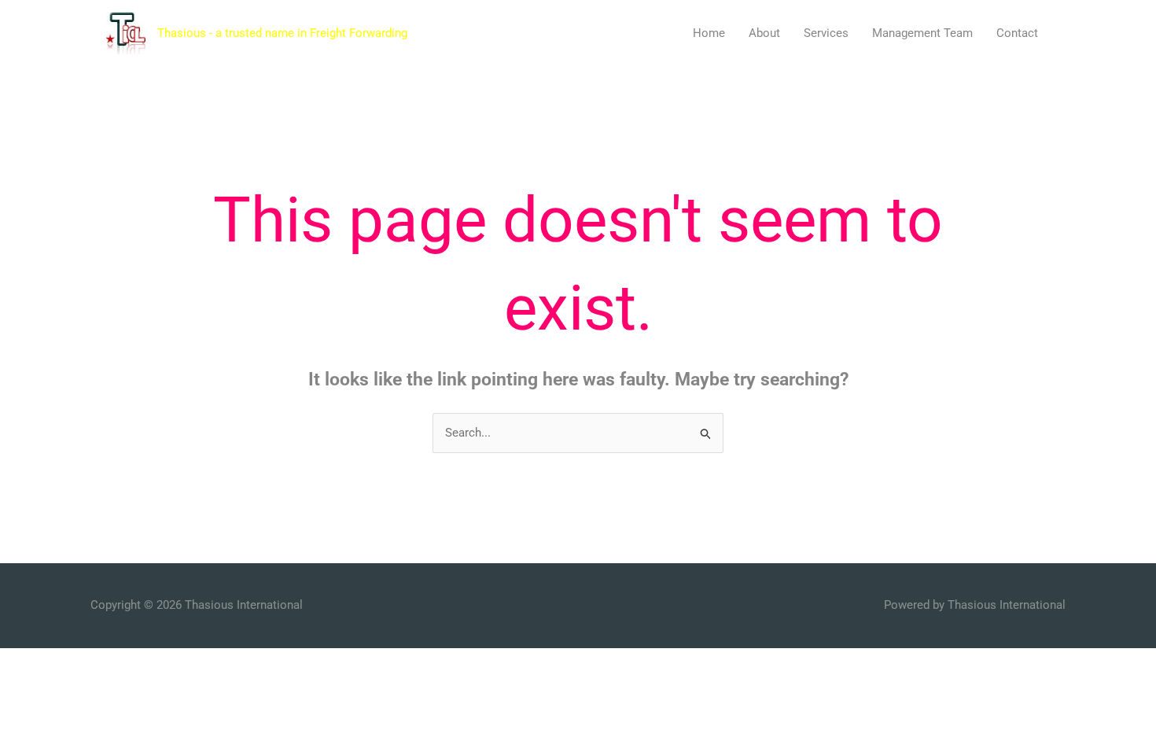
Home (709, 33)
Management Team (922, 33)
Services (826, 33)
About (764, 33)
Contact (1017, 33)
